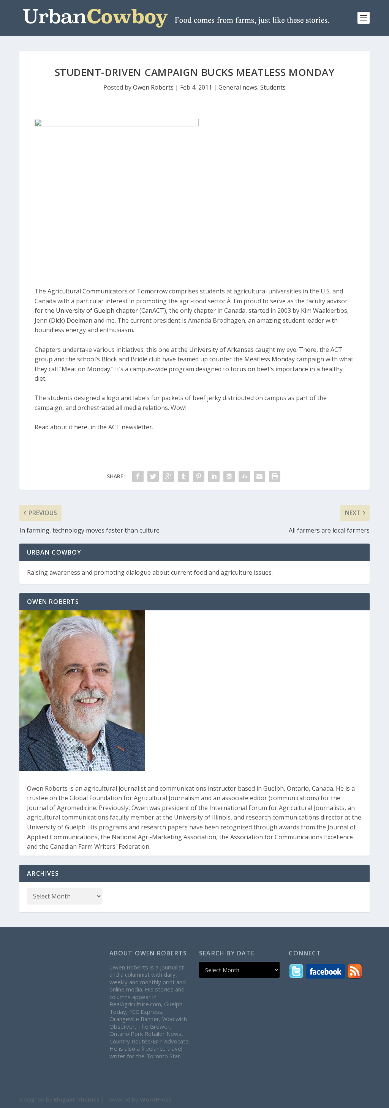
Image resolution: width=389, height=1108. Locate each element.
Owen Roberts (153, 87)
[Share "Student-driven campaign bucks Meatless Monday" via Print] (274, 476)
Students (273, 87)
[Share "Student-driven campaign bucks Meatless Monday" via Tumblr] (183, 476)
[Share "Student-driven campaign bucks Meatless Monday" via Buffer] (229, 476)
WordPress (155, 1099)
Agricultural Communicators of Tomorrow (107, 291)
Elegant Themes (77, 1099)
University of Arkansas (221, 349)
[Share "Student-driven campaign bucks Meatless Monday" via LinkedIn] (213, 476)
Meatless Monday (269, 359)
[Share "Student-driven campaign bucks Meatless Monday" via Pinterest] (198, 476)
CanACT (152, 310)
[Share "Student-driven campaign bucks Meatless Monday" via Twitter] (153, 476)
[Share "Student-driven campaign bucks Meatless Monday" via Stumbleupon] (244, 476)
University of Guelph (85, 310)
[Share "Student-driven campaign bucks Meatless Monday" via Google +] (168, 476)
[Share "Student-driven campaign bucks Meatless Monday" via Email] (259, 476)
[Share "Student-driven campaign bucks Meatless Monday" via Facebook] (137, 476)
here (80, 427)
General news (237, 87)
